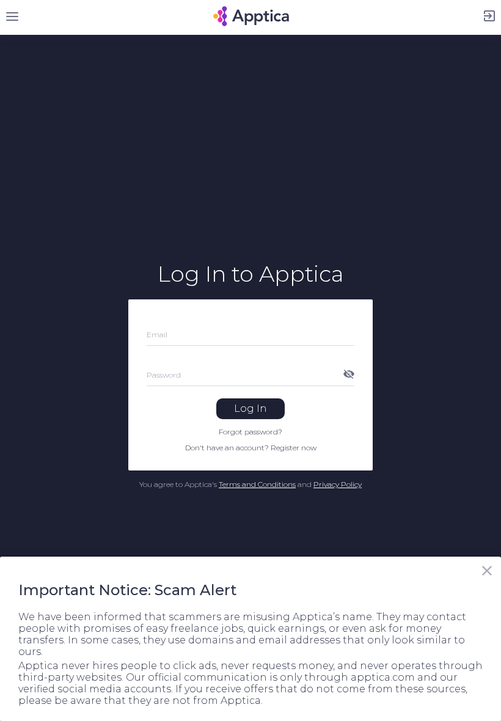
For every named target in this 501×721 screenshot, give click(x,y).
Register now (293, 447)
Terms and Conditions (257, 484)
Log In (250, 408)
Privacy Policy (337, 484)
